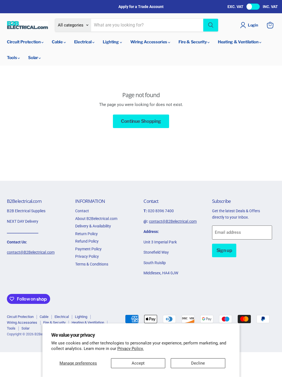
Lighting (111, 41)
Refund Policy (87, 241)
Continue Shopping (141, 121)
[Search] (210, 25)
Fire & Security (192, 41)
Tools (12, 57)
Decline (198, 363)
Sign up (224, 250)
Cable (57, 41)
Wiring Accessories (149, 41)
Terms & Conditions (91, 264)
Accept (138, 363)
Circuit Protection (24, 41)
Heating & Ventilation (238, 41)
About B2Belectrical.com (96, 218)
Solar (33, 57)
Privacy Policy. (130, 348)
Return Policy (86, 234)
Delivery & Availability (93, 226)
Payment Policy (88, 249)
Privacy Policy (87, 256)
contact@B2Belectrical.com (31, 252)
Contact (82, 211)
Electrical (83, 41)
